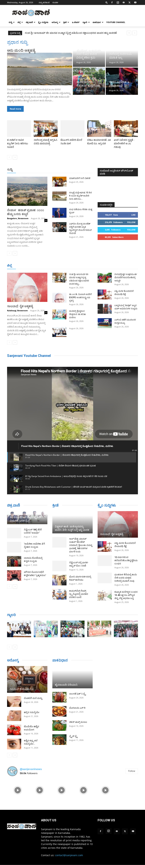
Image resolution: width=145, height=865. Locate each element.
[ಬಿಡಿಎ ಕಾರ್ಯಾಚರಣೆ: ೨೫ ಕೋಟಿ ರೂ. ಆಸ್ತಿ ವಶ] (99, 128)
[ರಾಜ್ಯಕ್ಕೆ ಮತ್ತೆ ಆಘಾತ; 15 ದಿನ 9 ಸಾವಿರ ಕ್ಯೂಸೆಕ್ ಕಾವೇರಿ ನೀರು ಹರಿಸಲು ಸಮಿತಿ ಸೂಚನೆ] (59, 196)
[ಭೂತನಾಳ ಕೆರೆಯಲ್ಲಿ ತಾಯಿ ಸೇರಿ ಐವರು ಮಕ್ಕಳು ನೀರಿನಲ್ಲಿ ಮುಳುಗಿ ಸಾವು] (105, 578)
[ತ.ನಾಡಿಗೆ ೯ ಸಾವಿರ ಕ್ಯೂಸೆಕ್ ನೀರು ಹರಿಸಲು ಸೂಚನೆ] (19, 128)
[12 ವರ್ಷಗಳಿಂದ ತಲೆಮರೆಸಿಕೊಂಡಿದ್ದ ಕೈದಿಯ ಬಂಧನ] (105, 560)
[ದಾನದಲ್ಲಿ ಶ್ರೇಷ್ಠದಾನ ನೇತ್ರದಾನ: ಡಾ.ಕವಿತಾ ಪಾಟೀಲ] (59, 314)
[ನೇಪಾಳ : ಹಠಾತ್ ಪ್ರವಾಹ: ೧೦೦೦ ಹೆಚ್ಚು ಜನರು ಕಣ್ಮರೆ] (27, 191)
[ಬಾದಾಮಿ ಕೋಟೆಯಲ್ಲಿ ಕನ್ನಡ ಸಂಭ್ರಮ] (14, 561)
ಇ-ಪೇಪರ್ (75, 22)
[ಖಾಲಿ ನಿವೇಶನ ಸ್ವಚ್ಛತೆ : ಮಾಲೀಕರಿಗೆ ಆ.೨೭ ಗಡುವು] (126, 128)
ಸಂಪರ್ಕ (55, 2)
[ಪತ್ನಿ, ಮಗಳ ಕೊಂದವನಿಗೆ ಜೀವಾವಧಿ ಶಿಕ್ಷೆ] (105, 294)
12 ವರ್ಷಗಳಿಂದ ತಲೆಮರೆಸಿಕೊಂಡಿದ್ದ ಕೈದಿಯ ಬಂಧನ (126, 560)
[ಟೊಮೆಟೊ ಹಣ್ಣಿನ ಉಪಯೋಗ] (14, 730)
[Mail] (123, 2)
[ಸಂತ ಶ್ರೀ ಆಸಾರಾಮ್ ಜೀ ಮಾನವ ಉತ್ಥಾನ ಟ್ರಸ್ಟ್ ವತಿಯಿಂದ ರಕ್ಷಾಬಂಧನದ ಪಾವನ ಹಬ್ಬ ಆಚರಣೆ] (59, 278)
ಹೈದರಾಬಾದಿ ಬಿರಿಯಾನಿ (66, 684)
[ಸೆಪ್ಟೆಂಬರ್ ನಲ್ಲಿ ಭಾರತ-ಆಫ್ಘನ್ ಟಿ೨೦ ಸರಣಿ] (59, 566)
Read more (15, 109)
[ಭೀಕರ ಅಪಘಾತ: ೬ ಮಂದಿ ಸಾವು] (122, 81)
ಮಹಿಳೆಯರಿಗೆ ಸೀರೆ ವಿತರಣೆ (79, 178)
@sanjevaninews (31, 769)
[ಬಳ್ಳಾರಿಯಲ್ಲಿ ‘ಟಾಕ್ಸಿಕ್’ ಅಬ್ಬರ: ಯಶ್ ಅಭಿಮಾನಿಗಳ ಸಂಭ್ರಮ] (105, 309)
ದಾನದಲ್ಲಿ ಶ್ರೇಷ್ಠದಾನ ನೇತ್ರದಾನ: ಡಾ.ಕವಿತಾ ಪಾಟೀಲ (77, 314)
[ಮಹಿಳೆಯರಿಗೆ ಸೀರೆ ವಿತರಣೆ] (59, 182)
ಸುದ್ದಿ (9, 169)
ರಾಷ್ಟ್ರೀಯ (64, 169)
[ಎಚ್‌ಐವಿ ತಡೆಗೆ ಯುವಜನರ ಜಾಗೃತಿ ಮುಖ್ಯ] (105, 323)
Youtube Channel (115, 22)
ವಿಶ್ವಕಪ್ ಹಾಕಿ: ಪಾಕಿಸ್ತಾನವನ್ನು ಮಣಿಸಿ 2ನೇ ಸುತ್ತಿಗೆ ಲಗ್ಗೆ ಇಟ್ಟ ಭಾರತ (72, 528)
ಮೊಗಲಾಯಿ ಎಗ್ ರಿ (77, 708)
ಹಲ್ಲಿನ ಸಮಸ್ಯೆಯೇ (31, 712)
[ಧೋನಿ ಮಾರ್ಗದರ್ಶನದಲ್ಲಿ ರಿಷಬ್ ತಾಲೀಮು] (59, 580)
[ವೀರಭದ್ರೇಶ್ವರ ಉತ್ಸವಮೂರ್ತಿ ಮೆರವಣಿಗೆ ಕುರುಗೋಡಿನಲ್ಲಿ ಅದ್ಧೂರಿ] (105, 278)
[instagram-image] (17, 789)
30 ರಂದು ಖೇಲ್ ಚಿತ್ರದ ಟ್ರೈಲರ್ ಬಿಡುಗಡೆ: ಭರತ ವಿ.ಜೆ (25, 519)
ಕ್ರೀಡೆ (64, 22)
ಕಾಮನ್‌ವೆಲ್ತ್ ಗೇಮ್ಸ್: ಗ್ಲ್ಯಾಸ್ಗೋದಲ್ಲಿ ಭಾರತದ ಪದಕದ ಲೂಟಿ (78, 593)
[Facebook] (112, 2)
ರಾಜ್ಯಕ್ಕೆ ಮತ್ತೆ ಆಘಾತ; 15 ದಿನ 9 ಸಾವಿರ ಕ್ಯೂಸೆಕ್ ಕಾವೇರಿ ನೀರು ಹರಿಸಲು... (80, 195)
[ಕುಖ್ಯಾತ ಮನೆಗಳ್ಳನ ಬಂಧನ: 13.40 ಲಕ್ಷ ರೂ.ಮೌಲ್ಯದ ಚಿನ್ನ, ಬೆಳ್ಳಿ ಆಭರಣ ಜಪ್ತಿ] (105, 595)
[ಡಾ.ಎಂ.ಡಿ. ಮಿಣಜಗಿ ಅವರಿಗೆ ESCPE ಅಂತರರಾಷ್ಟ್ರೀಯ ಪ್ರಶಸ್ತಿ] (59, 298)
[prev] (129, 33)
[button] (106, 2)
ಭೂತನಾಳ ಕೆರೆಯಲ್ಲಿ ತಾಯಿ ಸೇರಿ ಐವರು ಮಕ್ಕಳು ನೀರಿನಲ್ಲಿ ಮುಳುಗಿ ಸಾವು (125, 577)
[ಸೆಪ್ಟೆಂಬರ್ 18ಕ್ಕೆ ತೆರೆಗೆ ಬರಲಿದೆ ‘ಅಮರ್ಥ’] (14, 533)
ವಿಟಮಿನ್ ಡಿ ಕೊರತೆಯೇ (21, 689)
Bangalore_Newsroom (17, 218)
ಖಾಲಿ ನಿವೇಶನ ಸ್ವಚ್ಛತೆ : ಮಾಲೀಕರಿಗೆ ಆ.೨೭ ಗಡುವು (124, 143)
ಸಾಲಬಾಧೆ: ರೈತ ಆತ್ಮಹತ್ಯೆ (20, 306)
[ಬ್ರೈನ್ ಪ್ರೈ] (59, 739)
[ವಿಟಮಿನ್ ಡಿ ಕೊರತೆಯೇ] (27, 679)
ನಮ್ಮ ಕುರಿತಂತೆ (44, 2)
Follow (131, 222)
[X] (129, 2)
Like (133, 214)
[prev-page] (9, 157)
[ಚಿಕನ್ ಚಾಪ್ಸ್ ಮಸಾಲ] (59, 725)
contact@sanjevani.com (69, 855)
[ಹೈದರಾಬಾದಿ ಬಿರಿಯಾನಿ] (72, 677)
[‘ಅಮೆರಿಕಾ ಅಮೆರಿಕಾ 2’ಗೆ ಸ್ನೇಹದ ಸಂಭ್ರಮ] (14, 547)
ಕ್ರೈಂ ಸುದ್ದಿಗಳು (43, 22)
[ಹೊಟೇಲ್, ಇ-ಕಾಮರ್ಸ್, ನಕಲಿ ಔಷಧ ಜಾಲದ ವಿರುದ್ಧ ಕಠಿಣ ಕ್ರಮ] (89, 53)
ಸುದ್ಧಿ (10, 22)
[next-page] (15, 157)
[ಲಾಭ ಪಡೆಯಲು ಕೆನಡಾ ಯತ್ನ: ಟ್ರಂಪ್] (59, 213)
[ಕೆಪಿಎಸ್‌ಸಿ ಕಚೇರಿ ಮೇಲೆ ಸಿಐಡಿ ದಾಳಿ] (72, 128)
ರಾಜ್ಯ (75, 169)
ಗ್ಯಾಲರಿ (85, 22)
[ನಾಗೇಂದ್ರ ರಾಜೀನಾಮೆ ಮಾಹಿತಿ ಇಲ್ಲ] (122, 53)
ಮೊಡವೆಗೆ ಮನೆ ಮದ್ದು (33, 698)
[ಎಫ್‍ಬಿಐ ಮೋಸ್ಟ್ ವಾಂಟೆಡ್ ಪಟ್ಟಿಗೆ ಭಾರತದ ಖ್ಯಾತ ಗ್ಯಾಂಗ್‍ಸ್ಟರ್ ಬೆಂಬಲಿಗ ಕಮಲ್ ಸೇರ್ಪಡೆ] (59, 227)
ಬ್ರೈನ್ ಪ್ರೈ (73, 736)
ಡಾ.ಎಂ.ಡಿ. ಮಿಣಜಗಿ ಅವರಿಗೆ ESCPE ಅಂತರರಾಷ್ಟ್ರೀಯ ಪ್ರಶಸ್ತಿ (55, 32)
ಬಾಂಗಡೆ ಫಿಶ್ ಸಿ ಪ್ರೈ (77, 693)
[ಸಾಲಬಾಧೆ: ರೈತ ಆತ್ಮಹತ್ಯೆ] (27, 287)
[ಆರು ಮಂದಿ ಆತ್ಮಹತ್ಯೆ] (39, 69)
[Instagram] (117, 2)
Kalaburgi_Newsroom (17, 310)
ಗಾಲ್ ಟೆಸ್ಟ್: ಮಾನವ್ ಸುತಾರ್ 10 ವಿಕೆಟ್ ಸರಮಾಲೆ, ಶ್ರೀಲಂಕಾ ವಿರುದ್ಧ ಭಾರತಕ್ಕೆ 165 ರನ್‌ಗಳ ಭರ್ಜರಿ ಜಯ (80, 545)
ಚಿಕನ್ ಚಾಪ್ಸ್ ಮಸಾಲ (78, 722)
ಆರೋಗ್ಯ (55, 22)
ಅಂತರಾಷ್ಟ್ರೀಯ (49, 169)
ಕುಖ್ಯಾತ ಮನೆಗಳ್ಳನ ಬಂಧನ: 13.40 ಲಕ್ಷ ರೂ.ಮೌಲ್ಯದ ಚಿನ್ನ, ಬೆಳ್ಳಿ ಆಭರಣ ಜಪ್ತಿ (126, 595)
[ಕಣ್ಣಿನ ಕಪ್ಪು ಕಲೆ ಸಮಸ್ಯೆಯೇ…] (14, 744)
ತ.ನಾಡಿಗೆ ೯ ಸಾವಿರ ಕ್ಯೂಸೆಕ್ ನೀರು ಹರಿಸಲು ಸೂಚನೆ (17, 143)
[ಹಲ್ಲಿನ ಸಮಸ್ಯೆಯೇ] (14, 715)
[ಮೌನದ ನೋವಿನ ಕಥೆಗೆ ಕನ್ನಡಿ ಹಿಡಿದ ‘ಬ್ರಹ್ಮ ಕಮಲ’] (14, 575)
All (37, 169)
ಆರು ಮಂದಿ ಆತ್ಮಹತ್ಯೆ (21, 50)
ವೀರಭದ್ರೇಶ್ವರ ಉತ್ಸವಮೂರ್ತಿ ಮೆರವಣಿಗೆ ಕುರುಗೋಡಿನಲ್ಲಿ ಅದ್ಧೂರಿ (125, 277)
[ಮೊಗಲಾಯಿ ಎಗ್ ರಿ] (59, 711)
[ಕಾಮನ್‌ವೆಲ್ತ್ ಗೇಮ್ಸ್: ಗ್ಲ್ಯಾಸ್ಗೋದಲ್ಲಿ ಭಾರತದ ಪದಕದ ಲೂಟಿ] (59, 594)
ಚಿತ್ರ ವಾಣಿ (29, 22)
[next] (134, 33)
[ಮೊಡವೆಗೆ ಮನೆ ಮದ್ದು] (14, 701)
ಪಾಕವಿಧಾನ (97, 22)
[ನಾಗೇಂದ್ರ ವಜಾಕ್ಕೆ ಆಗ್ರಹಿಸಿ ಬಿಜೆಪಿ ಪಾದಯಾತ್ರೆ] (46, 128)
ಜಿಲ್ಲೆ (19, 22)
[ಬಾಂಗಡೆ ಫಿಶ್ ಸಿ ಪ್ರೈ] (59, 697)
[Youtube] (135, 2)
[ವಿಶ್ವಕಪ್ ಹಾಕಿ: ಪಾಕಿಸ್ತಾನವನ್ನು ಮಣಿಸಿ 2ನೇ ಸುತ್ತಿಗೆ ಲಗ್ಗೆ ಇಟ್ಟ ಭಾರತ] (72, 522)
